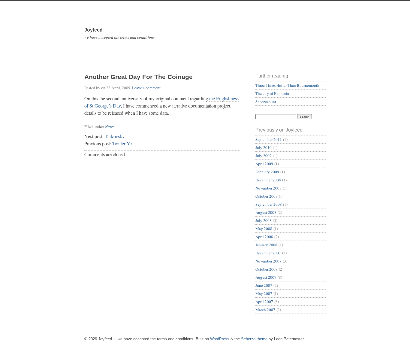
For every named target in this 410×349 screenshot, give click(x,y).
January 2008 (266, 244)
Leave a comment (146, 87)
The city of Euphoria (272, 93)
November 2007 (268, 261)
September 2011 (268, 139)
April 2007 (264, 301)
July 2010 (263, 147)
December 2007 (268, 253)
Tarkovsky (115, 136)
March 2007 (265, 309)
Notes (109, 126)
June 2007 (263, 285)
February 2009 (267, 171)
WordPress (219, 339)
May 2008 (263, 228)
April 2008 (264, 236)
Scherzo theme (254, 339)
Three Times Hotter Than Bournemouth (287, 85)
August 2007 (265, 277)
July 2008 (263, 220)
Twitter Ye (122, 143)
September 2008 (268, 204)
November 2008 (268, 188)
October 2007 (266, 269)
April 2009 (264, 163)
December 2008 (268, 180)
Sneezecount (265, 101)
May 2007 (263, 293)
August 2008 (265, 212)
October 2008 (266, 196)
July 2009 (263, 155)
